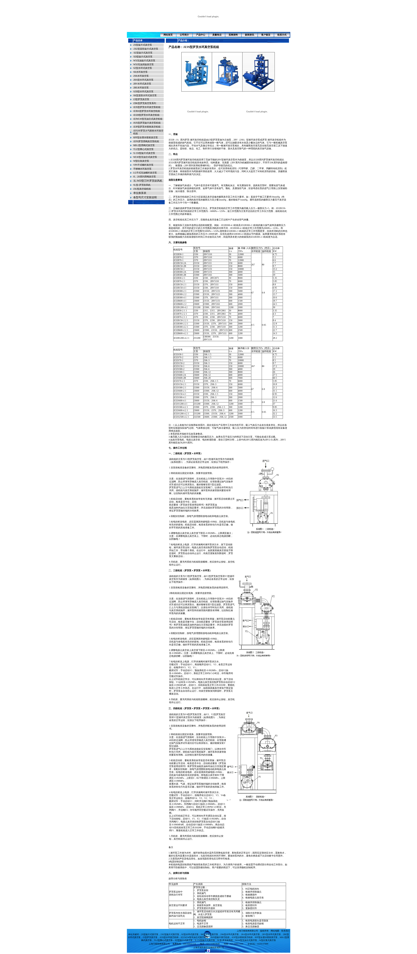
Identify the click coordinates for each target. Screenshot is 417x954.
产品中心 (200, 35)
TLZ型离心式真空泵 (143, 149)
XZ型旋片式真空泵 (142, 53)
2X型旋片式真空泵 (142, 45)
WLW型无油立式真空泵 (145, 157)
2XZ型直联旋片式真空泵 (145, 49)
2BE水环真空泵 (141, 87)
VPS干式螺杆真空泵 (143, 165)
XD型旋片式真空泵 (142, 56)
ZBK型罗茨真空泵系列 (144, 103)
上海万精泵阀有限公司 (247, 931)
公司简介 (184, 35)
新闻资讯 (249, 35)
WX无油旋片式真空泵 (144, 60)
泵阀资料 (233, 35)
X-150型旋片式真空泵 (144, 153)
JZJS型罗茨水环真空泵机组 (146, 107)
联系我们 (285, 931)
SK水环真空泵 (140, 72)
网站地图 (275, 931)
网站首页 (168, 35)
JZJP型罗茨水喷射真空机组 (146, 127)
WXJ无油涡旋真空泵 (143, 64)
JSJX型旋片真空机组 (220, 937)
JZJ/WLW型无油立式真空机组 (194, 937)
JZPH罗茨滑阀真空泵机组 (146, 141)
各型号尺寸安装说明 (145, 197)
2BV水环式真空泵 (142, 83)
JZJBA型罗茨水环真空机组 (146, 111)
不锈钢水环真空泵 (142, 169)
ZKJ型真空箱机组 (142, 189)
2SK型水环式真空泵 (229, 934)
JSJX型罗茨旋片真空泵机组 (147, 123)
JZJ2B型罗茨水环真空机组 (146, 115)
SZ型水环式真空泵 (142, 68)
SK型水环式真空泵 (209, 934)
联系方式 (282, 35)
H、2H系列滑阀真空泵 (144, 176)
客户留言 (265, 35)
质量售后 (217, 35)
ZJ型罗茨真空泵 (141, 99)
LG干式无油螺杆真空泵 (145, 172)
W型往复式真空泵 (267, 940)
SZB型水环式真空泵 (143, 91)
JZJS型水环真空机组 (169, 937)
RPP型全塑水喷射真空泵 (145, 137)
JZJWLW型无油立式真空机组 (147, 119)
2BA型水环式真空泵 (143, 80)
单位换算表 (139, 193)
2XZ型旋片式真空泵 (169, 934)
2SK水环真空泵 (141, 76)
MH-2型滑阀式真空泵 (144, 145)
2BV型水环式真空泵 (271, 934)
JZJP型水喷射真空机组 (242, 937)
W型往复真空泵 (141, 161)
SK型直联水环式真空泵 (145, 95)
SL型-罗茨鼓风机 (142, 185)
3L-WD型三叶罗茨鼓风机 (147, 180)
